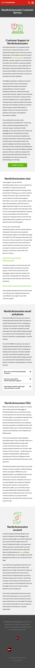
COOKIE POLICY (17, 660)
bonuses (21, 552)
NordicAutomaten (17, 58)
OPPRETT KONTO (18, 165)
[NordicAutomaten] (8, 1)
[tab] (17, 372)
